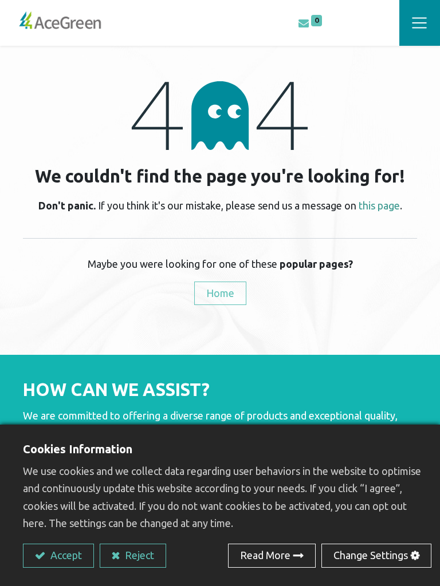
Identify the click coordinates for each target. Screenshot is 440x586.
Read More (265, 555)
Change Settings (370, 555)
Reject (138, 555)
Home (220, 293)
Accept (65, 555)
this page (379, 205)
